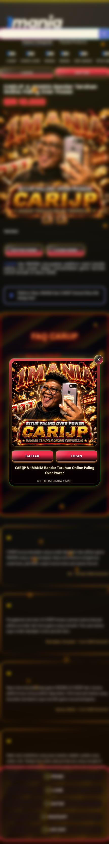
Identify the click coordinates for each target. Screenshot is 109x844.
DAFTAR (32, 456)
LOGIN (76, 456)
